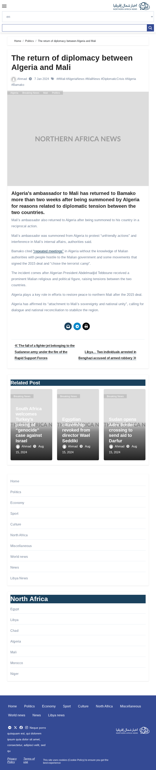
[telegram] (9, 727)
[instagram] (26, 727)
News (14, 567)
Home (14, 481)
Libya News (19, 578)
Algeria (14, 92)
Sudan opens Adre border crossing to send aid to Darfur (122, 430)
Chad (14, 630)
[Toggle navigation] (4, 6)
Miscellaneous (21, 546)
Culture (15, 524)
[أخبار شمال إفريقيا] (133, 6)
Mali (45, 92)
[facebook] (21, 727)
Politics (56, 92)
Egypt (14, 609)
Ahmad (22, 78)
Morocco (16, 663)
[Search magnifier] (150, 27)
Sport (14, 513)
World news (19, 556)
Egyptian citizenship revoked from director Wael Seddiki (76, 430)
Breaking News (30, 92)
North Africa (19, 535)
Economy (17, 503)
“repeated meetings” (48, 251)
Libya (14, 620)
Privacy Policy (12, 760)
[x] (15, 727)
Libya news (56, 715)
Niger (14, 673)
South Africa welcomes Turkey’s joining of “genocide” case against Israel (29, 424)
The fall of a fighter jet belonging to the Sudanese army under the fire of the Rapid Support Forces (45, 352)
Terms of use (29, 760)
